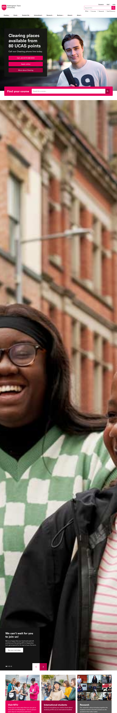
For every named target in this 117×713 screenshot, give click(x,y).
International (38, 15)
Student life (25, 15)
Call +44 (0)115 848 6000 (26, 58)
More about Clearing (25, 70)
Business (60, 15)
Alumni (70, 15)
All (87, 11)
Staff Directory (111, 11)
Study (15, 15)
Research (101, 11)
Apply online (25, 64)
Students (101, 4)
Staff (108, 4)
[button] (36, 666)
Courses (93, 11)
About (79, 15)
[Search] (107, 91)
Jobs (113, 4)
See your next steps (14, 650)
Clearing (6, 15)
